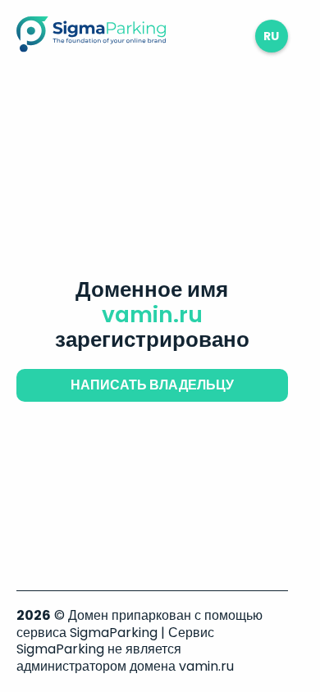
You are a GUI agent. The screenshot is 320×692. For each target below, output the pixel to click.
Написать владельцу (152, 385)
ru (271, 36)
